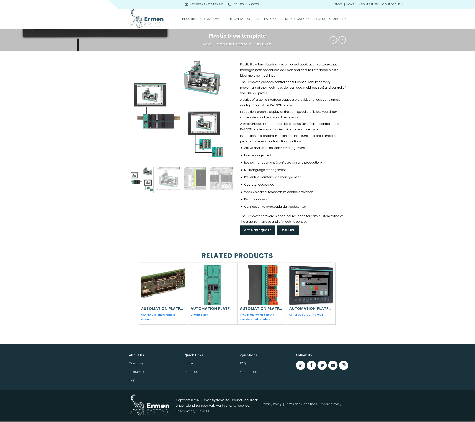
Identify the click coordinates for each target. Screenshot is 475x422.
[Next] (228, 111)
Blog (338, 4)
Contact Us (391, 4)
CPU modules (199, 314)
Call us (288, 230)
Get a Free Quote (257, 230)
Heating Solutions (329, 19)
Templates (264, 44)
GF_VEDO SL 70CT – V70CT (306, 314)
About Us (191, 372)
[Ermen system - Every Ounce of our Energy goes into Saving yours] (152, 19)
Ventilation (266, 19)
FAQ (243, 363)
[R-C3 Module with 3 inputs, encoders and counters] (262, 285)
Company (136, 363)
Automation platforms (234, 44)
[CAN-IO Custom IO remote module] (163, 285)
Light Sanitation (237, 19)
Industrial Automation (200, 19)
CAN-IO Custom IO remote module (158, 317)
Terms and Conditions (301, 404)
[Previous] (135, 111)
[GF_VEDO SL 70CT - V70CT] (311, 285)
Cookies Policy (331, 404)
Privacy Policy (271, 404)
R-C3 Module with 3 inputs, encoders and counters (257, 317)
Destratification (294, 19)
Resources (136, 372)
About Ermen (368, 4)
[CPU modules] (212, 285)
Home (350, 4)
